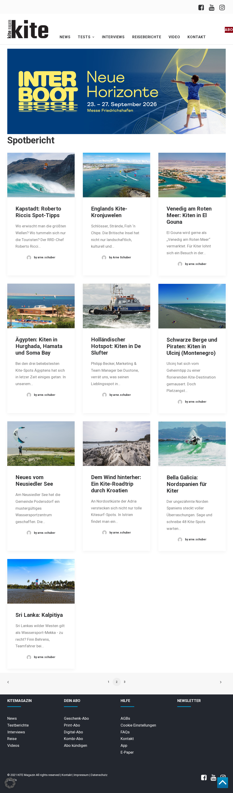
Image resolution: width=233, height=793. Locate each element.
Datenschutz (99, 775)
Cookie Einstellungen (138, 725)
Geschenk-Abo (76, 718)
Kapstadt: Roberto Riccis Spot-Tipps (38, 212)
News (65, 37)
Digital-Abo (73, 732)
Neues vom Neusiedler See (34, 480)
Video (174, 37)
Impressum (81, 775)
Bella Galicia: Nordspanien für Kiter (187, 484)
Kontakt (196, 37)
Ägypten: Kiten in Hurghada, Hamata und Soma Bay (38, 346)
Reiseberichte (146, 37)
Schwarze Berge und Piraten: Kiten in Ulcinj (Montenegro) (192, 346)
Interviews (113, 37)
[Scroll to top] (222, 782)
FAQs (125, 732)
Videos (13, 745)
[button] (41, 175)
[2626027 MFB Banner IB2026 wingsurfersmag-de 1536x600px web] (116, 133)
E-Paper (127, 752)
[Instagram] (222, 7)
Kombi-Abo (73, 738)
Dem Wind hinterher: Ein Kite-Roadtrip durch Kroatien (116, 484)
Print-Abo (72, 725)
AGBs (125, 718)
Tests (84, 37)
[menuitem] (202, 7)
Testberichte (18, 725)
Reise (12, 738)
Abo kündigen (75, 745)
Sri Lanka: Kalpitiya (39, 615)
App (124, 745)
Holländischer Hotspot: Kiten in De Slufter (116, 346)
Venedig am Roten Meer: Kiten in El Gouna (189, 215)
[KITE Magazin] (27, 29)
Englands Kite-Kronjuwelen (109, 212)
